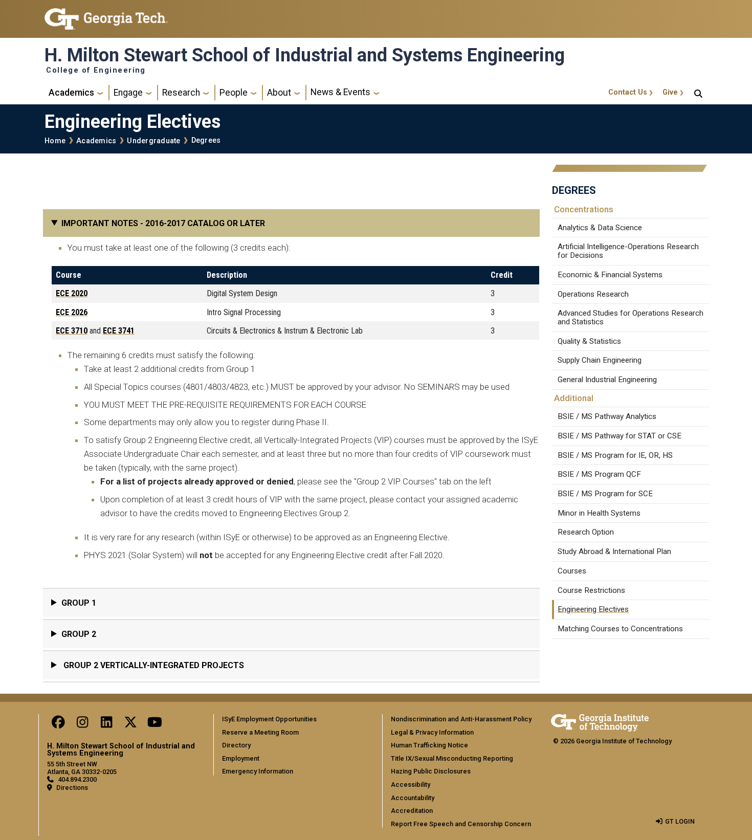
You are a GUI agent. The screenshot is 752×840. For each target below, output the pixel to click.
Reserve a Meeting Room (260, 732)
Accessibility (410, 784)
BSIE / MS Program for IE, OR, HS (615, 455)
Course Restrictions (591, 590)
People (233, 92)
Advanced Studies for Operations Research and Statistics (630, 317)
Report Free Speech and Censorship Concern (461, 824)
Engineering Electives (593, 609)
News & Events (340, 92)
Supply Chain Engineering (600, 360)
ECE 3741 (119, 331)
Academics (71, 92)
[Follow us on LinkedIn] (106, 724)
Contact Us (627, 92)
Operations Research (593, 294)
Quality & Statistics (589, 341)
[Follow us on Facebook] (58, 724)
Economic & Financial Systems (610, 274)
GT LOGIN (680, 821)
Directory (236, 745)
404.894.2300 (77, 779)
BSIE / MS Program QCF (599, 474)
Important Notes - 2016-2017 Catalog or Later (163, 223)
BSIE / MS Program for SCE (605, 493)
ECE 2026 (71, 312)
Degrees (206, 140)
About (279, 92)
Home (55, 141)
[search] (698, 92)
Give (670, 92)
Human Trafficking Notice (429, 745)
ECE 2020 (71, 293)
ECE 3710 (71, 331)
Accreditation (412, 810)
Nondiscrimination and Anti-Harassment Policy (461, 719)
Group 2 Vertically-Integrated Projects (152, 665)
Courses (572, 571)
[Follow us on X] (130, 724)
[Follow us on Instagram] (82, 724)
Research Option (586, 532)
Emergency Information (257, 771)
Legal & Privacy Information (432, 732)
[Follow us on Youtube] (154, 724)
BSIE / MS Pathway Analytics (607, 416)
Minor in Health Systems (599, 513)
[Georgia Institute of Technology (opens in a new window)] (106, 14)
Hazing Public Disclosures (431, 771)
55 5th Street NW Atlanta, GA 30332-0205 (82, 768)
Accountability (412, 798)
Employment (240, 758)
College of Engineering (96, 71)
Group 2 (78, 634)
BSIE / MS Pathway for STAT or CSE (619, 435)
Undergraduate (153, 141)
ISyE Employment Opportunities (269, 719)
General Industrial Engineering (607, 379)
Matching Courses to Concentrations (620, 628)
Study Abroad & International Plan (614, 551)
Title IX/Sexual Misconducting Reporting (452, 758)
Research (181, 92)
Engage (128, 92)
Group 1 (78, 603)
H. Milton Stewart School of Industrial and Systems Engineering (305, 55)
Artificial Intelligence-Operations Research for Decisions (628, 251)
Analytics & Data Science (600, 227)
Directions (72, 787)
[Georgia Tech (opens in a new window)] (600, 721)
